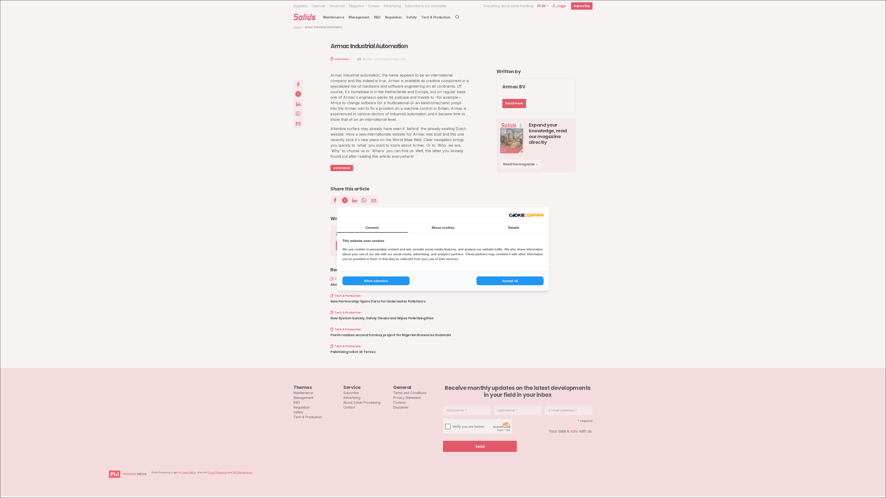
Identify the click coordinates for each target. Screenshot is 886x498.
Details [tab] (513, 227)
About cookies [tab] (443, 227)
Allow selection (376, 281)
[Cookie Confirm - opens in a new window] (526, 215)
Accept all (510, 281)
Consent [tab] (372, 227)
